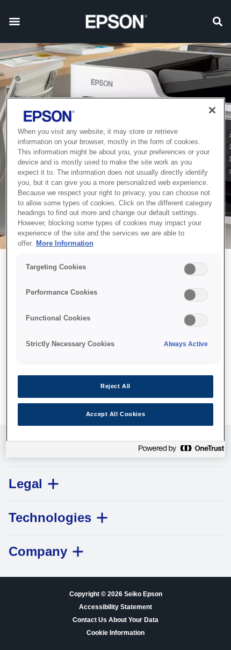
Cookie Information (115, 633)
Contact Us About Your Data (115, 620)
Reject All (115, 386)
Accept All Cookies (115, 414)
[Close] (212, 110)
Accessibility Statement (115, 607)
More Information (64, 243)
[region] (116, 277)
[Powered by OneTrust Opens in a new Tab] (179, 451)
